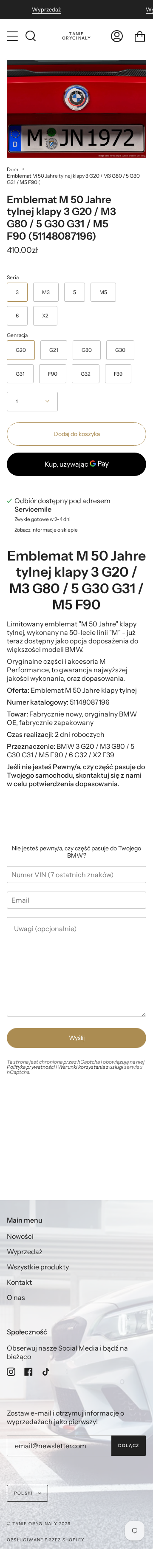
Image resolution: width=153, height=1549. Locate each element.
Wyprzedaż (46, 9)
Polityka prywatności (31, 1067)
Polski (24, 1493)
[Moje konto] (116, 36)
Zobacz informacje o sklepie (46, 530)
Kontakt (19, 1282)
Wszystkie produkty (38, 1267)
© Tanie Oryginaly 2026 (39, 1523)
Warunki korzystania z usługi (91, 1067)
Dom (12, 169)
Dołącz (128, 1445)
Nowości (20, 1236)
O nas (16, 1297)
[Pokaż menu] (13, 36)
